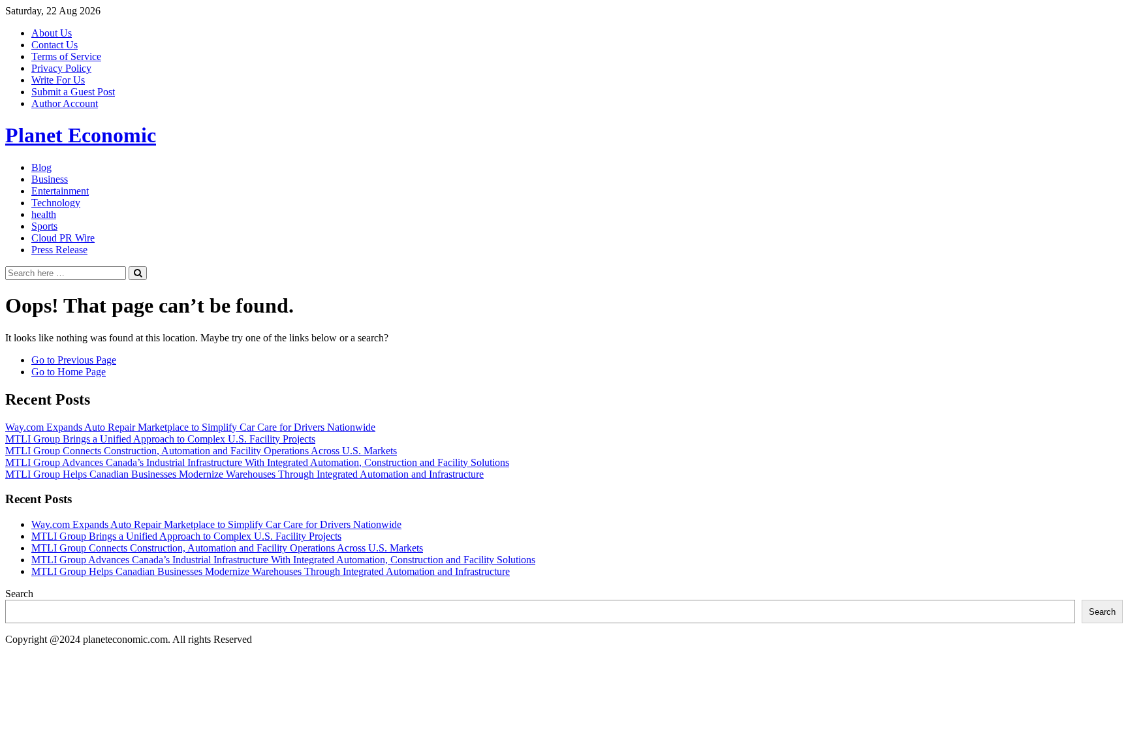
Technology (55, 202)
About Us (51, 33)
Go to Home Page (68, 371)
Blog (41, 167)
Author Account (64, 103)
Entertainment (60, 190)
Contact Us (54, 44)
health (43, 214)
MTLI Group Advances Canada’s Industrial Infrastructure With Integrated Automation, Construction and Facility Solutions (257, 462)
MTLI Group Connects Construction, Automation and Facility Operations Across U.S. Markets (201, 450)
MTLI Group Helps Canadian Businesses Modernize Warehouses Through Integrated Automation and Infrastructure (244, 474)
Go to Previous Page (73, 359)
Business (49, 179)
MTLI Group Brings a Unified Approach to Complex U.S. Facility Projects (160, 438)
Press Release (59, 249)
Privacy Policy (61, 68)
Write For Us (58, 79)
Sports (44, 226)
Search (19, 593)
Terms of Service (66, 56)
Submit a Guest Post (73, 91)
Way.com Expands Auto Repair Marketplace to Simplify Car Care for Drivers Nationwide (190, 427)
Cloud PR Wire (63, 237)
